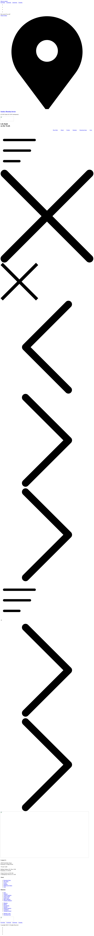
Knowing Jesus (83, 130)
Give (91, 130)
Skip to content (4, 1)
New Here (55, 130)
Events (68, 130)
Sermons (75, 130)
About (62, 130)
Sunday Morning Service (8, 111)
